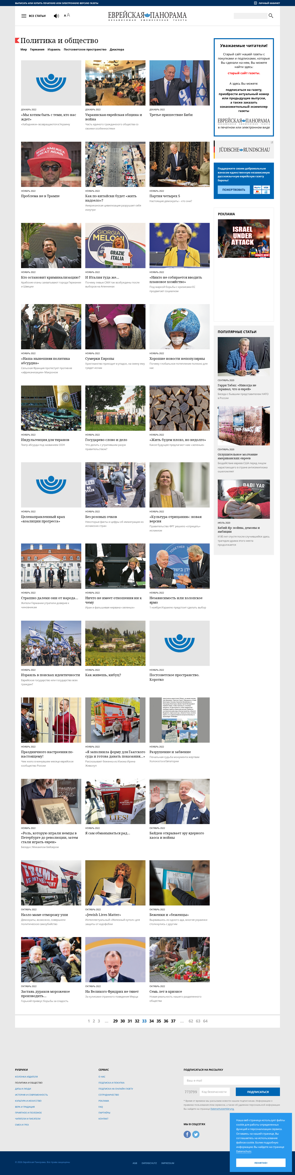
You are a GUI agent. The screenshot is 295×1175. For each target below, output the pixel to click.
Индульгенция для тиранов (45, 439)
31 (130, 1021)
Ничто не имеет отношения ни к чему (113, 600)
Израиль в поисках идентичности (50, 675)
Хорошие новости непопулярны (177, 358)
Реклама (104, 1100)
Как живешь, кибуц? (103, 675)
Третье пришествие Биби (171, 114)
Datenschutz (149, 1163)
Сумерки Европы (99, 358)
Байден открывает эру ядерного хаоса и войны (177, 835)
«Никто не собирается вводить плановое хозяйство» (176, 279)
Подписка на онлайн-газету (116, 1088)
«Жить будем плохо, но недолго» (178, 439)
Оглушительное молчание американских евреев (238, 456)
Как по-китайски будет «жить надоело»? (111, 198)
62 (191, 1021)
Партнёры (104, 1112)
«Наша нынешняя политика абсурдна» (45, 360)
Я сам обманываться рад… (107, 833)
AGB (135, 1163)
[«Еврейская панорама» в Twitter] (195, 1134)
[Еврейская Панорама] (147, 16)
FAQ (101, 1106)
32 (137, 1021)
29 (115, 1021)
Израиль (54, 49)
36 (166, 1021)
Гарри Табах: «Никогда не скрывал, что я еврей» (237, 387)
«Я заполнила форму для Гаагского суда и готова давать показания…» (115, 754)
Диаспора (117, 49)
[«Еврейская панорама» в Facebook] (187, 1134)
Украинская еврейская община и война (113, 116)
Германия (37, 49)
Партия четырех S (165, 196)
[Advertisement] (245, 289)
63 (198, 1021)
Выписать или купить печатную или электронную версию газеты (56, 3)
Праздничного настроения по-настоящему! (47, 754)
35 (159, 1021)
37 (173, 1021)
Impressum (167, 1163)
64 (205, 1021)
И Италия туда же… (102, 277)
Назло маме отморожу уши (44, 914)
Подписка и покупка (111, 1082)
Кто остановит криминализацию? (50, 277)
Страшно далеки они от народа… (49, 598)
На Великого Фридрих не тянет (112, 991)
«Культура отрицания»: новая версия (175, 518)
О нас (102, 1076)
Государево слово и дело (106, 439)
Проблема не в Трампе (40, 196)
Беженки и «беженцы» (169, 914)
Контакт (103, 1118)
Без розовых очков (101, 516)
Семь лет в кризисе (166, 991)
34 (151, 1021)
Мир (23, 49)
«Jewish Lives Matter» (103, 914)
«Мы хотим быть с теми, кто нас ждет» (48, 116)
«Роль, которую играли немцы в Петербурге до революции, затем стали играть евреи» (49, 837)
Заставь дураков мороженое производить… (45, 993)
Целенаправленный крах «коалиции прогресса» (43, 518)
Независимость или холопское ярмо (176, 600)
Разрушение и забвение (170, 751)
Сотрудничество (109, 1094)
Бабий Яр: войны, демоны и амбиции (239, 530)
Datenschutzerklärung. (222, 1108)
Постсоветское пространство (85, 49)
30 (122, 1021)
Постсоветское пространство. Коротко (174, 677)
